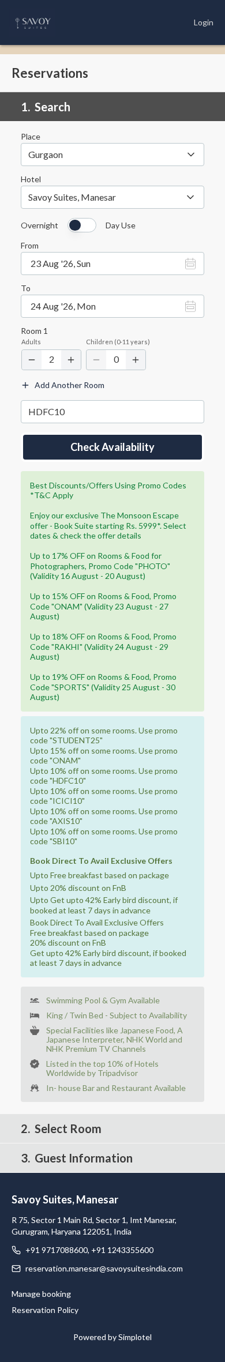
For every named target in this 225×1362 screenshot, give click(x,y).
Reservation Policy (45, 1310)
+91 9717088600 (56, 1250)
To (26, 288)
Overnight (39, 225)
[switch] (82, 225)
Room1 (34, 331)
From (30, 246)
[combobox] (112, 197)
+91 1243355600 (122, 1250)
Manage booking (41, 1294)
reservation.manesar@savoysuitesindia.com (104, 1268)
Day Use (121, 225)
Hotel (31, 179)
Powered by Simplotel (112, 1337)
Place (30, 137)
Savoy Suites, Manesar (65, 1199)
